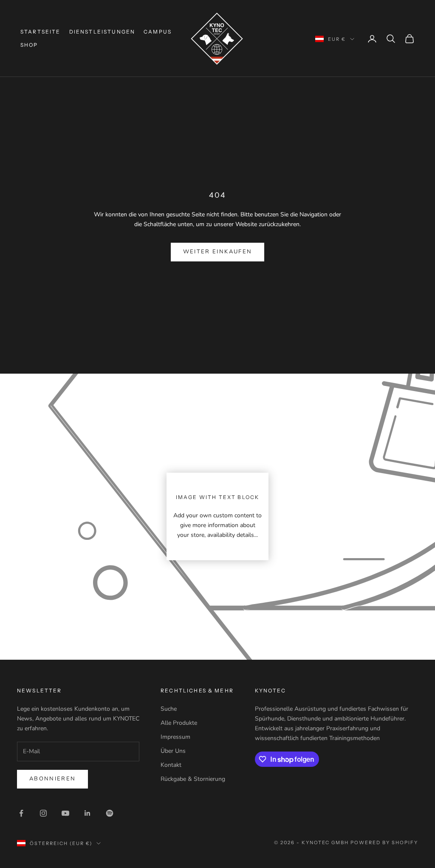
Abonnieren (52, 779)
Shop (29, 45)
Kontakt (171, 765)
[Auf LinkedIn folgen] (87, 813)
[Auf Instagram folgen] (43, 813)
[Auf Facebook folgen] (21, 813)
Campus (158, 31)
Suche (169, 709)
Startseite (40, 31)
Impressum (175, 737)
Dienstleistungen (102, 31)
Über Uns (173, 751)
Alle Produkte (179, 723)
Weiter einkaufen (217, 251)
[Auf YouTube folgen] (65, 813)
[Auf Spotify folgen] (109, 813)
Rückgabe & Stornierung (193, 779)
